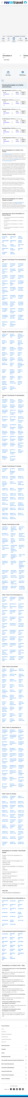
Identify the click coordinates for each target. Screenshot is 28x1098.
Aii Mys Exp (5, 100)
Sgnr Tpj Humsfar (6, 90)
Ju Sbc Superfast (6, 137)
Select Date (23, 93)
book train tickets (8, 153)
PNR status (16, 159)
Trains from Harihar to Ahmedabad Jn (11, 892)
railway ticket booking (19, 202)
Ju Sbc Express (6, 118)
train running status (8, 160)
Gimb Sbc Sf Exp (6, 109)
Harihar (17, 94)
